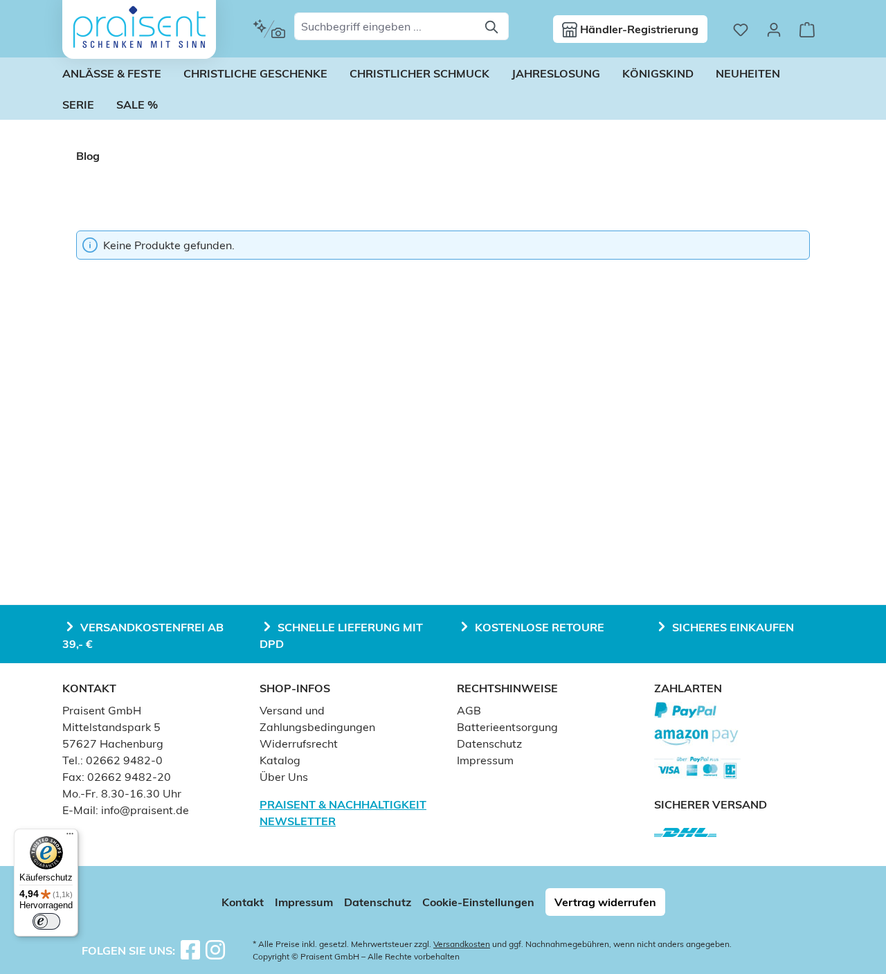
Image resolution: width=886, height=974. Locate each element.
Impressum (485, 760)
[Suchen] (492, 26)
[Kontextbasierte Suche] (269, 29)
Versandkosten (461, 944)
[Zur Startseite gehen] (139, 27)
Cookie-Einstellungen (478, 902)
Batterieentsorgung (507, 727)
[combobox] (385, 26)
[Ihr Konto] (773, 29)
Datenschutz (489, 743)
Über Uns (284, 777)
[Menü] (70, 837)
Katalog (280, 760)
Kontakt (243, 902)
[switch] (46, 921)
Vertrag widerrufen (605, 902)
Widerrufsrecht (299, 743)
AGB (469, 710)
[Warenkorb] (807, 29)
